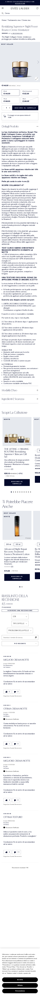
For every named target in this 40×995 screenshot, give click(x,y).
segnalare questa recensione (12, 696)
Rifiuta (20, 985)
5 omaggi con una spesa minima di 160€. (20, 2)
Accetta (20, 980)
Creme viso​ (26, 20)
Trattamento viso (14, 20)
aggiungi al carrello (25, 108)
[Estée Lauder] (20, 8)
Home (4, 20)
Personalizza (20, 991)
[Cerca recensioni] (36, 637)
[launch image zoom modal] (36, 78)
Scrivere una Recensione (20, 610)
